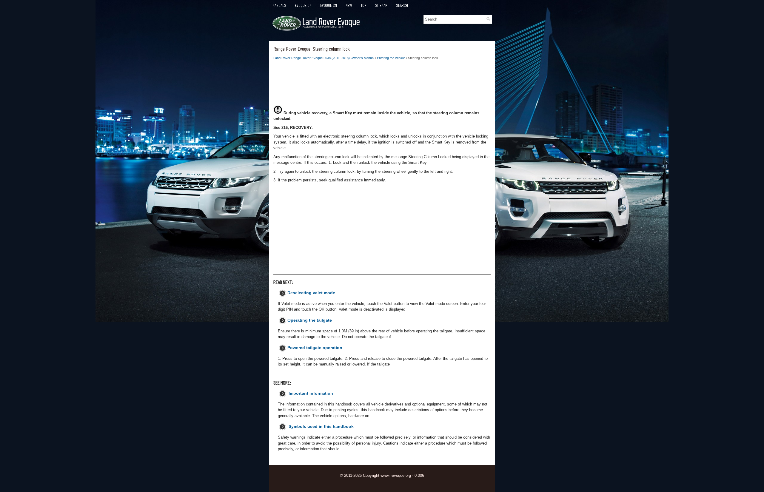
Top (363, 5)
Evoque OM (303, 5)
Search (402, 5)
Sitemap (381, 5)
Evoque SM (328, 5)
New (349, 5)
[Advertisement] (382, 84)
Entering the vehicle (391, 58)
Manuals (279, 5)
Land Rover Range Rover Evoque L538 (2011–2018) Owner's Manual (323, 58)
